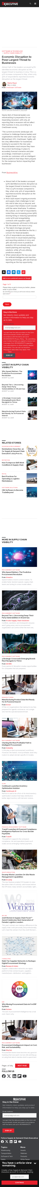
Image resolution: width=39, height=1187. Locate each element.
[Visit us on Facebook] (4, 1076)
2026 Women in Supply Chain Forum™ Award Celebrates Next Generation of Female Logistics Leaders (17, 920)
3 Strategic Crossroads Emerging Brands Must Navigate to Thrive (11, 400)
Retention (6, 460)
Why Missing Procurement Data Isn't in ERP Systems (19, 1005)
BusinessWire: (12, 173)
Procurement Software (11, 570)
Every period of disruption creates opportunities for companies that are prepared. (19, 667)
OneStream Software (13, 87)
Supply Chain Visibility (13, 53)
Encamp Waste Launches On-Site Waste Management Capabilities (18, 876)
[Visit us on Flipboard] (19, 1076)
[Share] (9, 272)
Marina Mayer (12, 83)
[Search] (30, 3)
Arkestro (9, 577)
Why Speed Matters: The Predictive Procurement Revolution (12, 373)
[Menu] (35, 3)
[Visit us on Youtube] (25, 1076)
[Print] (4, 272)
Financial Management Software (14, 827)
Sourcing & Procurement (11, 446)
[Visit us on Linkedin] (14, 1076)
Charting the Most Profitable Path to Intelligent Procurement (16, 744)
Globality (9, 748)
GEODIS (9, 664)
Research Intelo (12, 966)
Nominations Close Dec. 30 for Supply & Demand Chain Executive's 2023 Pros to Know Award (13, 451)
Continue (19, 1182)
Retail (4, 474)
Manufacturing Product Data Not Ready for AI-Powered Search (14, 413)
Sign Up (9, 355)
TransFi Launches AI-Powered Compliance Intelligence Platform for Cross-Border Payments (19, 831)
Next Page (22, 1066)
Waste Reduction (8, 872)
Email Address (9, 324)
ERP (3, 1002)
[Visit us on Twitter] (9, 1076)
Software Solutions (10, 487)
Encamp (9, 880)
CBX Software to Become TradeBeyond (12, 491)
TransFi (9, 837)
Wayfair (9, 1050)
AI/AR (4, 783)
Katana (9, 1009)
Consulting (6, 958)
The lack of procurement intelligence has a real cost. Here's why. (19, 1013)
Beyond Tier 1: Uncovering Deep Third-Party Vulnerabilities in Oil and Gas (13, 387)
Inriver (8, 705)
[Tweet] (18, 272)
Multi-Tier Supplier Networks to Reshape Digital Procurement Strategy (19, 962)
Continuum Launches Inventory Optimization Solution (14, 787)
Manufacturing (8, 697)
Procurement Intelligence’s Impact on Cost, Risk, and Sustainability (19, 1046)
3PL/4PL (4, 915)
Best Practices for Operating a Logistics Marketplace (11, 478)
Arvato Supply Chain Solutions (17, 621)
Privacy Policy (16, 352)
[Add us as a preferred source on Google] (23, 272)
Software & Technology (12, 51)
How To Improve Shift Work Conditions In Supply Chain (13, 464)
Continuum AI (11, 791)
